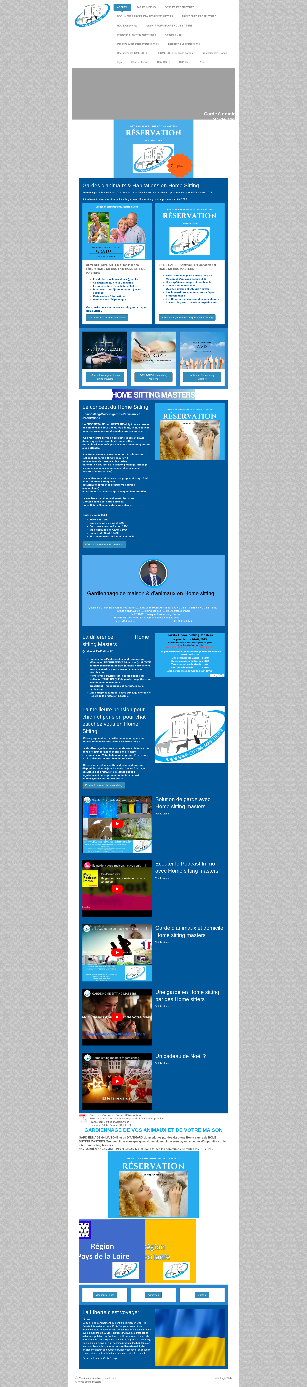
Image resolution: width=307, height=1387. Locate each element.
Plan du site (109, 1378)
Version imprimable (90, 1378)
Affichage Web (223, 1378)
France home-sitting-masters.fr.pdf (109, 1121)
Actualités (153, 1294)
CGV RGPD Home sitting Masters (153, 377)
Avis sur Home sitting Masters (202, 377)
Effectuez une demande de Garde (104, 544)
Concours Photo (105, 1294)
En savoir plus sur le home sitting (103, 785)
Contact (202, 1294)
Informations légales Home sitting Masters (105, 377)
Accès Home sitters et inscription (107, 317)
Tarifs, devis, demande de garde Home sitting (187, 317)
